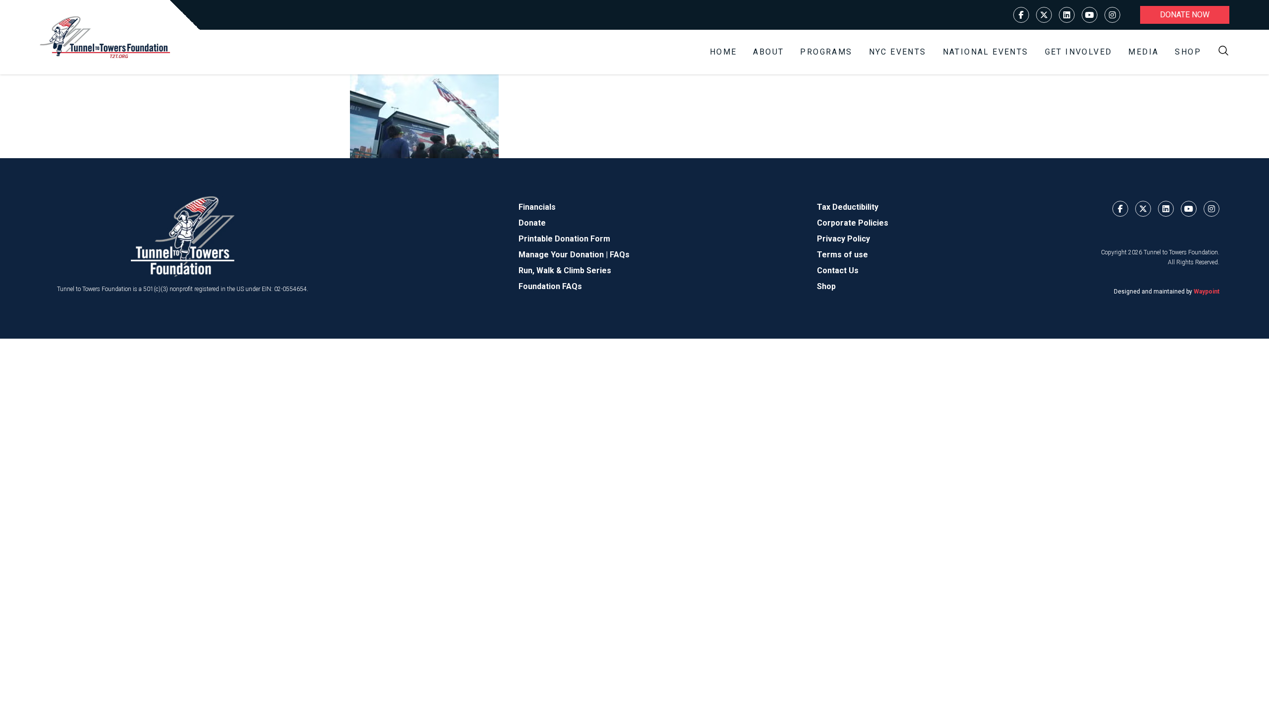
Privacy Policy (843, 238)
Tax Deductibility (847, 207)
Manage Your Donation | (564, 254)
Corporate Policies (852, 223)
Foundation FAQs (550, 286)
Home (723, 52)
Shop (1188, 52)
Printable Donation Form (564, 238)
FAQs (620, 254)
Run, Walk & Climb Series (565, 270)
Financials (537, 207)
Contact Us (838, 270)
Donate (532, 223)
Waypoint (1206, 291)
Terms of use (842, 254)
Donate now (1185, 14)
